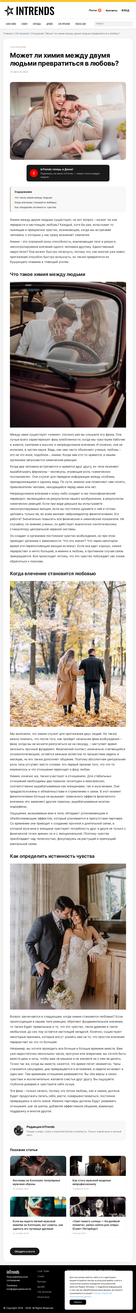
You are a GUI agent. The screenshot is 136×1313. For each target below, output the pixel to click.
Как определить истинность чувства (35, 207)
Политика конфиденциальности (19, 1287)
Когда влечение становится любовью (36, 202)
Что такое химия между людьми (33, 197)
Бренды (37, 23)
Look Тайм (11, 23)
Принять (78, 1302)
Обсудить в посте (25, 1251)
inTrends (35, 10)
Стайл (24, 23)
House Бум (80, 23)
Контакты (111, 10)
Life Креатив (64, 23)
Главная (8, 33)
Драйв (49, 23)
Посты (95, 10)
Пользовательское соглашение (17, 1278)
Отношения (37, 33)
